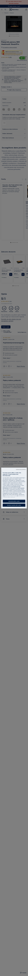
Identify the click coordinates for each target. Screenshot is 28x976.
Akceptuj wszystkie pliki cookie (14, 505)
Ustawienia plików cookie (14, 501)
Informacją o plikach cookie (10, 495)
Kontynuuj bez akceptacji (21, 469)
